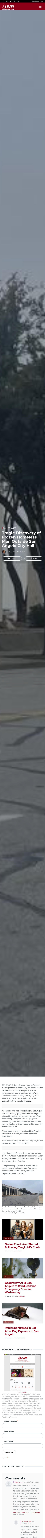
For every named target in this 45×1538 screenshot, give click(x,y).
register (24, 1512)
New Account (35, 1)
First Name (9, 1431)
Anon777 (19, 1482)
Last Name (8, 1441)
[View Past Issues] (22, 1372)
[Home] (5, 6)
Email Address (10, 1421)
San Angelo (9, 528)
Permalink (36, 1512)
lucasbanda (21, 1296)
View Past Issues (22, 1392)
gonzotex (26, 1521)
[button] (12, 558)
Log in (41, 1)
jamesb (19, 1251)
